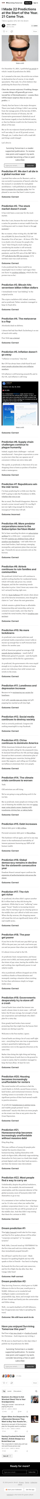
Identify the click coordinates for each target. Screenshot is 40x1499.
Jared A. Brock (11, 24)
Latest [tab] (9, 1391)
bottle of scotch (31, 1333)
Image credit (20, 63)
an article (32, 68)
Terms (27, 1482)
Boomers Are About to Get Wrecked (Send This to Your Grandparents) (14, 1399)
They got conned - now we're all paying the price (13, 1405)
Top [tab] (4, 1391)
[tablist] (12, 1391)
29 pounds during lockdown (18, 651)
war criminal (14, 338)
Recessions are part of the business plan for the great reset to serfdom (14, 1425)
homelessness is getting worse (23, 1105)
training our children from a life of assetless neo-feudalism (18, 540)
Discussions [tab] (17, 1391)
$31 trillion (22, 828)
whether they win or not (11, 496)
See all (5, 1456)
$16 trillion (31, 833)
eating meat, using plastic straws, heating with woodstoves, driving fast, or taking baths (20, 807)
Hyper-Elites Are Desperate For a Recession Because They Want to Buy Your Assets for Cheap (15, 1419)
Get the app (30, 1490)
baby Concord (11, 1232)
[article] (20, 1404)
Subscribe (28, 3)
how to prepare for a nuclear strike (15, 189)
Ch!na (36, 752)
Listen (35, 26)
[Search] (36, 1391)
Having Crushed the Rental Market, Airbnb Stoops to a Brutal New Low (13, 1438)
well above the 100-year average (17, 256)
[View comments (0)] (12, 1411)
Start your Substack (15, 1490)
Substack (10, 1495)
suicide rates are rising (18, 700)
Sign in (35, 3)
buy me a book (16, 1333)
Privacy (21, 1482)
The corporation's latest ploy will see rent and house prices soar (14, 1445)
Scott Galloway (14, 595)
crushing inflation (18, 272)
